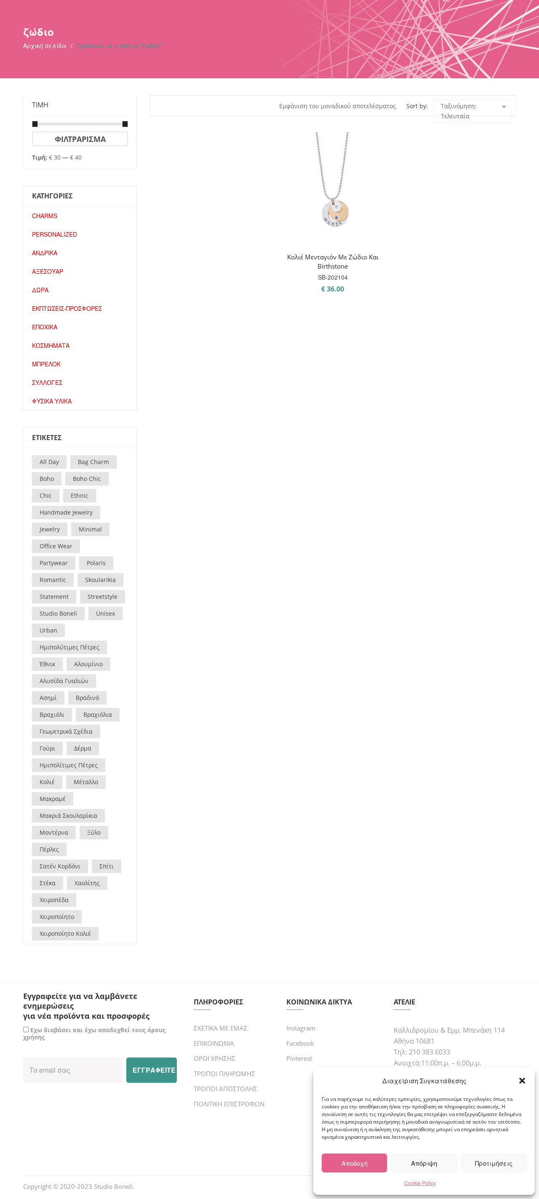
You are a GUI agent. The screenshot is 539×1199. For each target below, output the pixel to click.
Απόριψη (424, 1163)
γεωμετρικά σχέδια (66, 731)
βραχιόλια (97, 714)
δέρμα (82, 748)
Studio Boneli (113, 1186)
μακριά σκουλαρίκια (68, 816)
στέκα (48, 883)
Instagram (300, 1028)
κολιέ (47, 782)
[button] (522, 1080)
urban (48, 630)
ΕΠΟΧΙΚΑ (44, 327)
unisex (105, 613)
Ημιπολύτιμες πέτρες (69, 647)
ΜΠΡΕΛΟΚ (46, 364)
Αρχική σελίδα (45, 45)
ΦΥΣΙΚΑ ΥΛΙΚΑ (52, 401)
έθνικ (47, 664)
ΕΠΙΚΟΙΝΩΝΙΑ (214, 1043)
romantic (53, 580)
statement (54, 597)
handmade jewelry (66, 512)
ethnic (79, 495)
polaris (96, 563)
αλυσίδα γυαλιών (64, 681)
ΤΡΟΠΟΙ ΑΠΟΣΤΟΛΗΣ (225, 1088)
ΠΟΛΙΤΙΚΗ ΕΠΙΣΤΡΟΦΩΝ (229, 1104)
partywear (54, 563)
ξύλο (94, 832)
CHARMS (44, 215)
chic (46, 495)
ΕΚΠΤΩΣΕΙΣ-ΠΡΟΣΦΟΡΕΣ (67, 308)
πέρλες (49, 849)
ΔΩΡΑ (40, 290)
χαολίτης (87, 883)
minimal (90, 529)
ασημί (48, 698)
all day (49, 462)
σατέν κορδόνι (60, 866)
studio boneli (58, 613)
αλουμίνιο (88, 664)
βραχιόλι (52, 714)
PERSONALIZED (54, 234)
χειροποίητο (57, 917)
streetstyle (102, 597)
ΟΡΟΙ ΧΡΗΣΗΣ (214, 1058)
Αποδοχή (355, 1163)
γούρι (47, 748)
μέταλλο (86, 782)
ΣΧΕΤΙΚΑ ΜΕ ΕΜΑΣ (221, 1028)
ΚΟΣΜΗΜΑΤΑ (50, 345)
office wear (56, 546)
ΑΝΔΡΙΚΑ (44, 252)
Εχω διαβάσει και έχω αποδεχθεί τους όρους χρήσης (94, 1033)
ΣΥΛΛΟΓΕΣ (47, 382)
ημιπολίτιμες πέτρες (69, 765)
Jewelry (50, 529)
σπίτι (106, 866)
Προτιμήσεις (493, 1163)
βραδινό (87, 698)
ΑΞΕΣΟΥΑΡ (47, 271)
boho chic (87, 479)
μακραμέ (53, 799)
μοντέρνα (54, 832)
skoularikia (100, 580)
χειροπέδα (54, 900)
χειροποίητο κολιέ (65, 933)
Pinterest (299, 1058)
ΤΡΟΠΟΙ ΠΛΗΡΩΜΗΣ (224, 1073)
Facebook (300, 1043)
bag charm (93, 462)
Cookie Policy (420, 1182)
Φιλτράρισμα (80, 139)
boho (47, 479)
